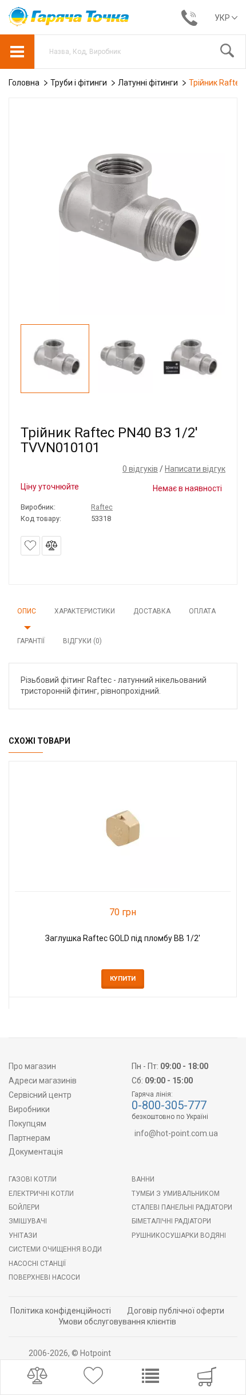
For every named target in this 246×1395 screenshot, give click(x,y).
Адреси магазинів (43, 1080)
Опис (26, 611)
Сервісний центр (40, 1094)
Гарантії (31, 641)
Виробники (29, 1109)
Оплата (202, 611)
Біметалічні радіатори (171, 1221)
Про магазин (32, 1066)
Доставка (151, 611)
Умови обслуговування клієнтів (117, 1321)
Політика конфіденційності (60, 1310)
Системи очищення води (55, 1249)
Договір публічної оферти (175, 1310)
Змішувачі (28, 1221)
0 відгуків (140, 468)
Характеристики (84, 611)
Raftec (102, 507)
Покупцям (27, 1123)
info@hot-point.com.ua (176, 1133)
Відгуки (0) (82, 641)
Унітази (23, 1235)
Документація (36, 1151)
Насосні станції (37, 1264)
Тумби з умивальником (176, 1194)
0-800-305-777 (169, 1105)
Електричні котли (41, 1194)
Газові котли (33, 1179)
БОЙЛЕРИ (24, 1207)
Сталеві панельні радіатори (182, 1207)
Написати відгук (195, 468)
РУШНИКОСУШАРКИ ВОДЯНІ (179, 1235)
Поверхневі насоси (44, 1277)
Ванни (143, 1179)
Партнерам (29, 1138)
